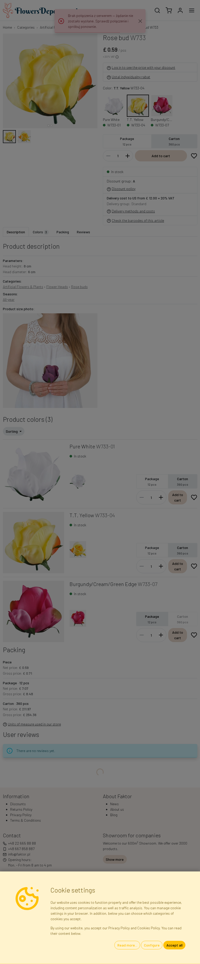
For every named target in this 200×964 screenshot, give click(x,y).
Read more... (127, 945)
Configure (152, 945)
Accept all (174, 945)
